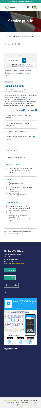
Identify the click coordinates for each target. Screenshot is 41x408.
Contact (11, 278)
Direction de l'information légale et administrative (18, 231)
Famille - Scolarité (25, 70)
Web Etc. (21, 405)
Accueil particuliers (11, 70)
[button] (20, 117)
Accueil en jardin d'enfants (17, 194)
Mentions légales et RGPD (12, 400)
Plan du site (12, 285)
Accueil (9, 36)
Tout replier (19, 110)
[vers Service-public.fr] (23, 65)
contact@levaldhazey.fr (16, 263)
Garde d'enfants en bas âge (14, 73)
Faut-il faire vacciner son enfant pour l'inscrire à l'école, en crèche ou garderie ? (21, 170)
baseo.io (21, 233)
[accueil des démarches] (20, 56)
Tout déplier (31, 110)
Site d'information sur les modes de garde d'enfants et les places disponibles (20, 215)
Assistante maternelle (16, 183)
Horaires (11, 270)
